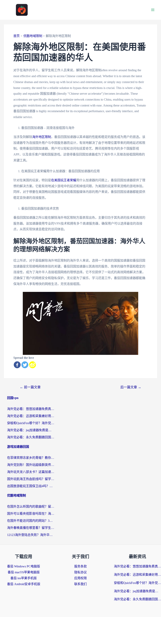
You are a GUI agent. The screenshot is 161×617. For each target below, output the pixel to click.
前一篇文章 (30, 387)
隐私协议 (80, 572)
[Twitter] (24, 364)
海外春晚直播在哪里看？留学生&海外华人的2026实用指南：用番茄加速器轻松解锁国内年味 (30, 527)
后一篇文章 (130, 387)
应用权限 (80, 578)
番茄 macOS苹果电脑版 (24, 572)
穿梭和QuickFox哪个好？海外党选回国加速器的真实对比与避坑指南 (30, 423)
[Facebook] (17, 364)
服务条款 (80, 566)
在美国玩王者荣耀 (63, 180)
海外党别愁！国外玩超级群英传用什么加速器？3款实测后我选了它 (30, 464)
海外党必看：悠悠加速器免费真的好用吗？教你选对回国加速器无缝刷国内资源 (30, 409)
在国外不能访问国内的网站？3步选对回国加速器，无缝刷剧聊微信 (30, 520)
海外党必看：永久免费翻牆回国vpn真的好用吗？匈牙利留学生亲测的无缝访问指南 (30, 437)
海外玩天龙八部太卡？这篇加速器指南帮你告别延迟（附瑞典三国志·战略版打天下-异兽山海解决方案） (30, 472)
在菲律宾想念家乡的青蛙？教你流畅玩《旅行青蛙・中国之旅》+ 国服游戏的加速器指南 (30, 457)
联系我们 (80, 584)
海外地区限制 (41, 137)
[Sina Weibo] (32, 364)
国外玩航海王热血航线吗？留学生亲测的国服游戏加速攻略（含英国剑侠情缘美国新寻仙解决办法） (30, 479)
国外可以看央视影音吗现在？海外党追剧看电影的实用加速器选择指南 (30, 513)
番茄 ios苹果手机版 (23, 578)
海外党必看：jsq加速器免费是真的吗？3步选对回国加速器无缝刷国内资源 (30, 430)
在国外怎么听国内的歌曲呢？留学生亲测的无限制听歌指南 (30, 506)
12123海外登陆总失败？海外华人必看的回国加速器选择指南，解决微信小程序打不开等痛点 (30, 535)
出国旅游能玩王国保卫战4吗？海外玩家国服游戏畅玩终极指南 (30, 486)
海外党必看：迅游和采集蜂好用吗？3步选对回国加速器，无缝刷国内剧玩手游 (30, 416)
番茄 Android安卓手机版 (23, 584)
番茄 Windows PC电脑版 (23, 566)
